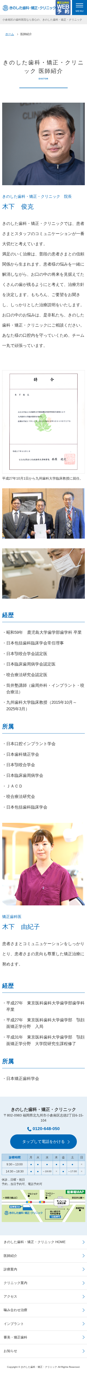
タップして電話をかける (43, 1141)
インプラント (14, 1324)
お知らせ (10, 1351)
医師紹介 (10, 1256)
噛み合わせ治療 (15, 1310)
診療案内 (10, 1269)
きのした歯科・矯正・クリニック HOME (34, 1242)
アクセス (10, 1296)
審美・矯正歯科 (15, 1337)
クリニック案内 (15, 1283)
